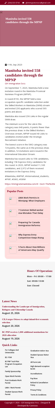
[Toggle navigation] (49, 7)
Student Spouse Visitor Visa (39, 356)
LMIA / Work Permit (13, 387)
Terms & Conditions (38, 395)
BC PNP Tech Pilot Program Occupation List (13, 364)
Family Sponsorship (13, 371)
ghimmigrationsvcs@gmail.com (38, 3)
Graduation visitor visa (39, 350)
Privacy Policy (35, 390)
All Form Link (35, 362)
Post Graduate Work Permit (13, 381)
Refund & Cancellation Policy (39, 383)
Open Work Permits (13, 376)
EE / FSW (8, 357)
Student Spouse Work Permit (14, 393)
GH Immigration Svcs (15, 83)
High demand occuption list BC (40, 367)
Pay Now (34, 378)
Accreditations (36, 373)
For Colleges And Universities (12, 351)
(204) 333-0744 (14, 3)
